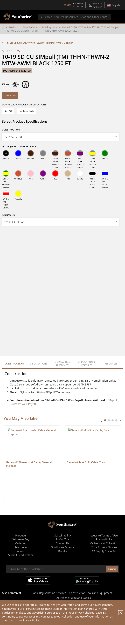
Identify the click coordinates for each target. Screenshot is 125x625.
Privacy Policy (31, 620)
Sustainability (62, 535)
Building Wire (49, 27)
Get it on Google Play (87, 580)
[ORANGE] (18, 173)
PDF (10, 111)
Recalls (62, 551)
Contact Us (10, 95)
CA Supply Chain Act (104, 551)
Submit (112, 568)
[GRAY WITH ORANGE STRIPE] (68, 153)
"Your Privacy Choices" (81, 612)
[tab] (105, 420)
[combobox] (74, 17)
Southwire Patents (62, 547)
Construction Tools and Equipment (90, 593)
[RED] (55, 173)
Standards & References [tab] (62, 363)
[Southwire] (18, 17)
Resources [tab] (111, 363)
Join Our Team (62, 539)
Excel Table (28, 111)
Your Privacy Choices (104, 547)
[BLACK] (6, 153)
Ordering (20, 543)
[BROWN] (31, 153)
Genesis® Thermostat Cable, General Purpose (29, 464)
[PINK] (31, 173)
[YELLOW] (18, 194)
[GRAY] (43, 153)
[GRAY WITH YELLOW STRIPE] (92, 153)
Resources (20, 547)
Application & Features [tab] (86, 363)
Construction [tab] (14, 363)
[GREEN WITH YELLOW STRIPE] (6, 173)
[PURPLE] (43, 173)
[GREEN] (105, 153)
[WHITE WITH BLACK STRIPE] (92, 173)
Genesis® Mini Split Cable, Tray (86, 462)
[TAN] (68, 173)
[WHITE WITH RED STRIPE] (6, 194)
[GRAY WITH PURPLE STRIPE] (80, 153)
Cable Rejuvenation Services (49, 593)
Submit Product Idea (21, 555)
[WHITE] (80, 173)
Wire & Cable (30, 27)
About (21, 551)
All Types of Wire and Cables (73, 598)
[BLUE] (18, 153)
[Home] (3, 27)
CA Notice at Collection (104, 543)
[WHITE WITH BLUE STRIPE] (105, 173)
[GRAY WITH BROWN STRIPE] (55, 153)
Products (14, 27)
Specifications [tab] (38, 363)
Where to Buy (21, 539)
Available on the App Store (38, 580)
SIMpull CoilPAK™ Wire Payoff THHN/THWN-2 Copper (90, 27)
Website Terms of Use (104, 535)
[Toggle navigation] (119, 17)
